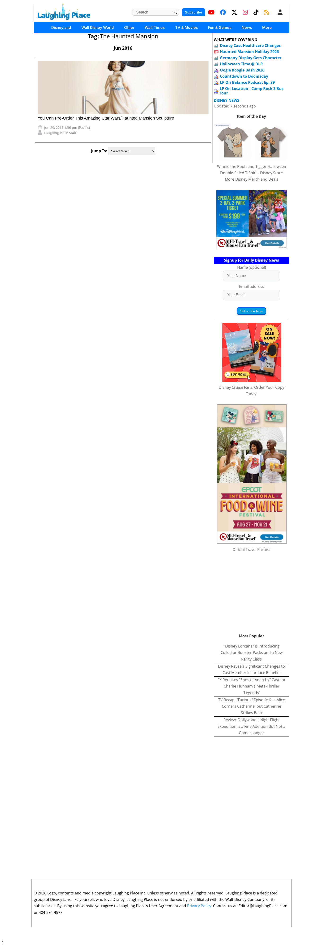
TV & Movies (186, 27)
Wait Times (155, 27)
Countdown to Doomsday (244, 76)
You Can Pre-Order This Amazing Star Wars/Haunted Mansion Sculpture (106, 118)
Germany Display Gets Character (250, 57)
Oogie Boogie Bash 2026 (242, 70)
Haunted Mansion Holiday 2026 (249, 51)
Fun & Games (219, 27)
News (247, 27)
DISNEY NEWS (226, 100)
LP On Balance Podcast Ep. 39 (247, 82)
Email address (251, 286)
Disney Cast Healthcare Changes (250, 45)
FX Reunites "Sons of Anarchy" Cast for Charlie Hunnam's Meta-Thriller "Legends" (252, 686)
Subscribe (193, 12)
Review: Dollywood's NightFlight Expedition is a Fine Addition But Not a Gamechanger (251, 726)
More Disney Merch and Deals (251, 179)
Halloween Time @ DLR (241, 64)
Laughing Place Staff (60, 132)
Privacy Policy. (199, 905)
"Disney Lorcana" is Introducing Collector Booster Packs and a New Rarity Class (252, 652)
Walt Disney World (97, 27)
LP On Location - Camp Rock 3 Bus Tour (252, 91)
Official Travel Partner (251, 549)
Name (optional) (251, 267)
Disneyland (61, 27)
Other (129, 27)
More (267, 27)
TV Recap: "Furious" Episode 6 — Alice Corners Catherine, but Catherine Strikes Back (251, 706)
